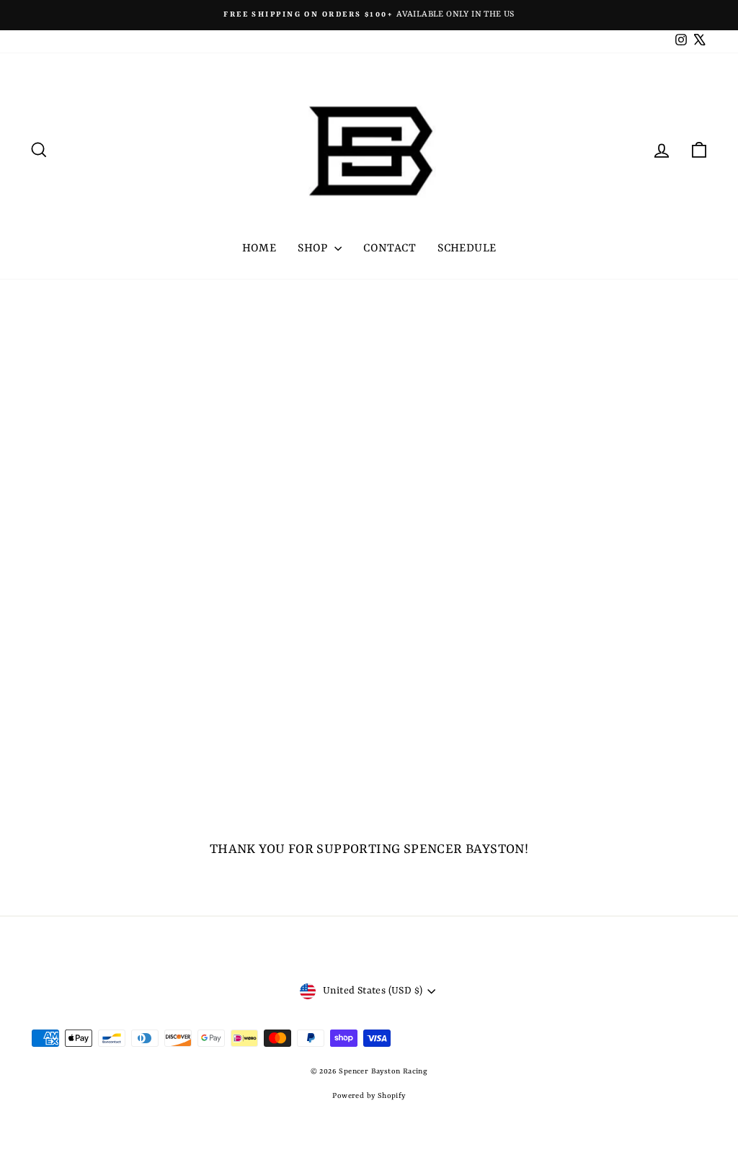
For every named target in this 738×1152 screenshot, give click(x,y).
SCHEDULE (466, 248)
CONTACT (389, 248)
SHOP (314, 248)
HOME (259, 248)
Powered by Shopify (368, 1095)
